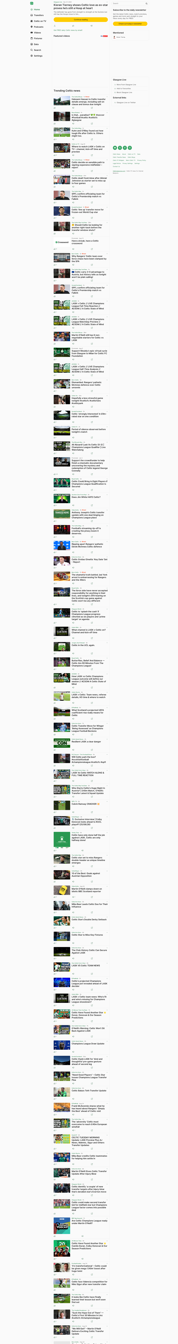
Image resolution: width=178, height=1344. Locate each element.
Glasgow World (76, 609)
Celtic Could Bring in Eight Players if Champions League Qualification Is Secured (89, 484)
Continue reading (81, 20)
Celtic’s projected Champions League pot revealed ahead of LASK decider (89, 983)
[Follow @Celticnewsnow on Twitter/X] (120, 148)
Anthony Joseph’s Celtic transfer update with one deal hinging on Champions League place (88, 515)
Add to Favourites (124, 88)
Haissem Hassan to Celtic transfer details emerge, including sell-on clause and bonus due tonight (89, 102)
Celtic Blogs (131, 157)
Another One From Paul (79, 494)
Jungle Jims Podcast (78, 643)
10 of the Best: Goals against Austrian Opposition (86, 874)
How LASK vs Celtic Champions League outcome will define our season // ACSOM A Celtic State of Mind (89, 680)
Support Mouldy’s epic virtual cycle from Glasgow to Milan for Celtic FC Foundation (89, 353)
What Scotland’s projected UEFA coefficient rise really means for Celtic (88, 712)
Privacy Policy (141, 160)
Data (138, 154)
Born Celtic (75, 254)
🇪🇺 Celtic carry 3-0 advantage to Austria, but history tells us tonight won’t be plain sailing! (89, 274)
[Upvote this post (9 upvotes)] (55, 249)
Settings (137, 163)
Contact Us (116, 166)
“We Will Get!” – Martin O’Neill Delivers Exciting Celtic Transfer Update (88, 1331)
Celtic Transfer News (119, 157)
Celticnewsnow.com (119, 171)
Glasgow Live (58, 2)
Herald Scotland (77, 207)
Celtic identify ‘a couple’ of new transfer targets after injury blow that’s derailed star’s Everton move (89, 1189)
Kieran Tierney (121, 37)
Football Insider (76, 1263)
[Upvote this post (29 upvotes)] (55, 474)
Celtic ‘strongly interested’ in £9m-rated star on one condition (89, 415)
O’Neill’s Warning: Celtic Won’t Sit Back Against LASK (88, 1029)
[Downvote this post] (92, 26)
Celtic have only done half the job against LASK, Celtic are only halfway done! (88, 837)
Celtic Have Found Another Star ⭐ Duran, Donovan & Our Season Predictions (89, 1015)
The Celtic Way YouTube (79, 222)
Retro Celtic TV (130, 160)
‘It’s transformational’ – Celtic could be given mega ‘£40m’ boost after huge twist (89, 1268)
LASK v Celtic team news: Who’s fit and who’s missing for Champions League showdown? (89, 999)
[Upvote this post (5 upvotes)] (55, 604)
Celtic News (116, 154)
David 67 (74, 1135)
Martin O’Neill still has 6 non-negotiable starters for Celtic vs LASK (88, 337)
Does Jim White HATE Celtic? (86, 497)
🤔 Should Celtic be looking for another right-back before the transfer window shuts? (87, 227)
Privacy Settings (128, 163)
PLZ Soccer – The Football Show (82, 754)
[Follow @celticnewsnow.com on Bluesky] (115, 148)
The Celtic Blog (76, 128)
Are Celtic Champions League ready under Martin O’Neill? (89, 1222)
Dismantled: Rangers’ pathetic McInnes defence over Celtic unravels (87, 385)
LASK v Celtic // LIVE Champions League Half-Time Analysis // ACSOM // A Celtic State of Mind (88, 369)
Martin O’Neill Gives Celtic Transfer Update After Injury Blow (89, 1172)
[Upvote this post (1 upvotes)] (55, 202)
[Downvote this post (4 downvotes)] (73, 474)
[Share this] (55, 26)
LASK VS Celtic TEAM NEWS (86, 965)
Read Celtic (75, 479)
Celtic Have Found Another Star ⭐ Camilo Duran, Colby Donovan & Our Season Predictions (89, 1246)
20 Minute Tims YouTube (79, 1010)
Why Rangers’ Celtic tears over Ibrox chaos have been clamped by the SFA (89, 259)
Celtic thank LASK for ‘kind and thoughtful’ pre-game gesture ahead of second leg (87, 1061)
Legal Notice (117, 163)
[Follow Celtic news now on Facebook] (125, 148)
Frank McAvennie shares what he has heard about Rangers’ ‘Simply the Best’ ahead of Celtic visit (88, 1108)
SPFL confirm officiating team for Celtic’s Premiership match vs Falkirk (88, 196)
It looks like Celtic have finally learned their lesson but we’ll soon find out (89, 1299)
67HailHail (75, 707)
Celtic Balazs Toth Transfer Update (89, 1090)
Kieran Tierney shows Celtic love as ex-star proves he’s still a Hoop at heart (81, 6)
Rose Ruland (76, 112)
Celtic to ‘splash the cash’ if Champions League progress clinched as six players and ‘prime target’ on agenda (88, 615)
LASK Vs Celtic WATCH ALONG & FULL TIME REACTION (88, 774)
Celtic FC (74, 427)
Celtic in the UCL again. (83, 645)
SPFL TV (74, 801)
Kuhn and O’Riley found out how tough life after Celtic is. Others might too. (87, 133)
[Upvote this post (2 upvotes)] (55, 139)
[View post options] (107, 97)
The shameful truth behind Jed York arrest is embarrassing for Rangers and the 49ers (89, 577)
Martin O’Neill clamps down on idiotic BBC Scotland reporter (87, 890)
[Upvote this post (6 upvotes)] (55, 155)
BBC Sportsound (77, 1218)
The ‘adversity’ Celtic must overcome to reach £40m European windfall (89, 1124)
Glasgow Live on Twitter (126, 102)
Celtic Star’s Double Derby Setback (89, 919)
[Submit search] (146, 4)
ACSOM (74, 301)
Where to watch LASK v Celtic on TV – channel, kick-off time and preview (88, 149)
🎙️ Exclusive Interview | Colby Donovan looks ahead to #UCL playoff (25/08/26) (87, 822)
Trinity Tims (75, 832)
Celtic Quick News (77, 739)
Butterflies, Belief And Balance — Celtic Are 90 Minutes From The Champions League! (88, 663)
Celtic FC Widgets (118, 160)
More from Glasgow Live (126, 85)
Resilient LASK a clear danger (86, 741)
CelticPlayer (75, 817)
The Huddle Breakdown (79, 1310)
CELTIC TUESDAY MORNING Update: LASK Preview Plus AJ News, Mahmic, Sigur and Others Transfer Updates (88, 1141)
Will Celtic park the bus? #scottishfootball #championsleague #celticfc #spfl (89, 759)
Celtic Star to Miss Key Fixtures (87, 935)
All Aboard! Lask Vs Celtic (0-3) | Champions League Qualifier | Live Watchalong (89, 447)
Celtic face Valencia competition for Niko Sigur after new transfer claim (89, 1282)
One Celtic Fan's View (78, 770)
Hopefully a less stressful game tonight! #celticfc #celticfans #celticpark (87, 400)
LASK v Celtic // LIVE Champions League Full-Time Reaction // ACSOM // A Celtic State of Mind (88, 306)
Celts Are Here (76, 557)
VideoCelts (75, 510)
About (124, 154)
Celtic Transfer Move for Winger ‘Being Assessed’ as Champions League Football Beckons (88, 728)
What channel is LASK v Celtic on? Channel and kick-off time (89, 631)
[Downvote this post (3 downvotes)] (73, 359)
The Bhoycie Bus (77, 442)
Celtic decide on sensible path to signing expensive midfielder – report (88, 165)
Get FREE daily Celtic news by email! (68, 30)
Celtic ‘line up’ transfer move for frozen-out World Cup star (88, 210)
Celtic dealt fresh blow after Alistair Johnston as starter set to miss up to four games (89, 180)
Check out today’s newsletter (130, 24)
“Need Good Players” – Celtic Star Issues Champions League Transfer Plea (89, 1077)
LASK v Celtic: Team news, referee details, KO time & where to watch (89, 695)
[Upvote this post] (73, 26)
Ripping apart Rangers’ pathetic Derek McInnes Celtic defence (87, 545)
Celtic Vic (75, 395)
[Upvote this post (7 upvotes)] (55, 359)
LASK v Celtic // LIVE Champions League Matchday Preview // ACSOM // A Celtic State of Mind (88, 322)
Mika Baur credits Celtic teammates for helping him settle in (89, 1157)
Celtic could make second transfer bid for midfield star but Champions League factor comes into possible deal (89, 1206)
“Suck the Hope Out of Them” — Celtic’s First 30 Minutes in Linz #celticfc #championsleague (88, 1315)
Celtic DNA (75, 627)
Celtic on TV (75, 144)
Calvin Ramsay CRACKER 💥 (86, 804)
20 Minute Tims (76, 1241)
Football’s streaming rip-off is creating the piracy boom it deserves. (86, 531)
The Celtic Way (76, 191)
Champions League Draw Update (88, 1043)
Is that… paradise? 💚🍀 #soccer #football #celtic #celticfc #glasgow (88, 117)
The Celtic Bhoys (77, 97)
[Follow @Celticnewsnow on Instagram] (130, 148)
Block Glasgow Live (124, 92)
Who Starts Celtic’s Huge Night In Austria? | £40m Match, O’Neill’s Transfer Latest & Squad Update (88, 790)
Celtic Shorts (76, 692)
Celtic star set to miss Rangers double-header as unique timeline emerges (88, 860)
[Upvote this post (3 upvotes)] (55, 583)
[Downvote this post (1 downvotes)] (73, 249)
